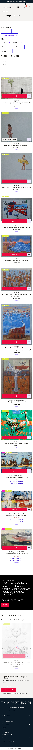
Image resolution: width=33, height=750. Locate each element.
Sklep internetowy (14, 748)
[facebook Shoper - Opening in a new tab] (10, 710)
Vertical (15, 31)
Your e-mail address (6, 686)
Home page (5, 11)
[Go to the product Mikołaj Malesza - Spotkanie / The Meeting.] (16, 209)
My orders (5, 730)
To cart (13, 96)
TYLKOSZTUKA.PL (16, 702)
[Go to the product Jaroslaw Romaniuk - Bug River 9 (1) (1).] (16, 500)
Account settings (7, 734)
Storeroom (5, 732)
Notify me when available (9, 139)
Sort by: (3, 61)
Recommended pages (8, 741)
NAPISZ (5, 605)
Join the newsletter (8, 690)
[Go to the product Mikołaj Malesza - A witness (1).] (16, 378)
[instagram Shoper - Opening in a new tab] (14, 710)
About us (5, 719)
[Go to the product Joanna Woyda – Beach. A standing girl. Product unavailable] (16, 127)
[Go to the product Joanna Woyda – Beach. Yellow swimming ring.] (16, 168)
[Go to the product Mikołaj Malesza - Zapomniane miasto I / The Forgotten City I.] (16, 279)
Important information (8, 721)
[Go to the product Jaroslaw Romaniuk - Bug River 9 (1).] (16, 539)
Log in (4, 728)
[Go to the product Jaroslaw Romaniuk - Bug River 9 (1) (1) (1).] (16, 462)
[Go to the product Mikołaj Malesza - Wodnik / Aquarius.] (16, 246)
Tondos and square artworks (10, 35)
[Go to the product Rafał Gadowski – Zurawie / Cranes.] (16, 425)
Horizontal (6, 31)
